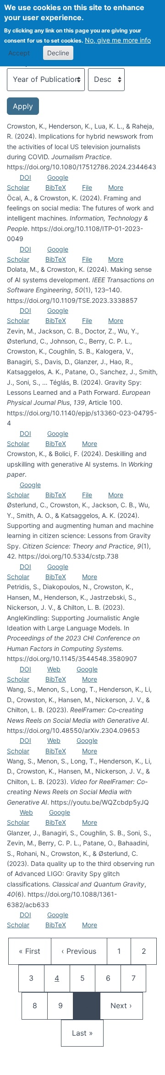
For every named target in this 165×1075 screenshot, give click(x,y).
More (115, 187)
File (87, 187)
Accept (19, 53)
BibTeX (55, 187)
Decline (58, 53)
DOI (25, 177)
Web (53, 669)
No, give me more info (118, 40)
